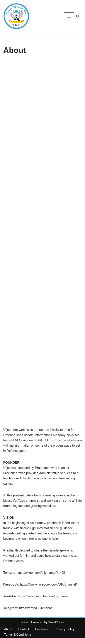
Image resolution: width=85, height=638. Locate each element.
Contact (23, 629)
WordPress (56, 622)
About (8, 629)
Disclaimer (42, 629)
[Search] (78, 16)
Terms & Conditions (17, 634)
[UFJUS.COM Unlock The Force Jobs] (16, 16)
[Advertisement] (42, 243)
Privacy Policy (65, 629)
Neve (25, 622)
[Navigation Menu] (69, 16)
